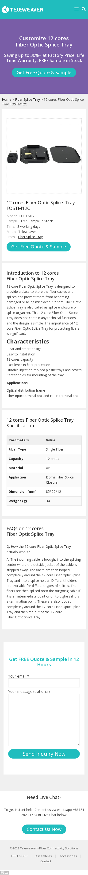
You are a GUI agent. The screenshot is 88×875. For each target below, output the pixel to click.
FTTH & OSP (19, 856)
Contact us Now (44, 829)
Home (6, 99)
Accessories (68, 856)
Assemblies (43, 856)
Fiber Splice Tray (27, 99)
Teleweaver (28, 848)
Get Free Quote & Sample (44, 72)
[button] (77, 9)
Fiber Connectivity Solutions (58, 848)
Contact (45, 861)
